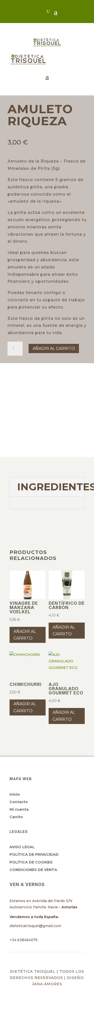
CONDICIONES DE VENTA (33, 869)
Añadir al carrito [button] (25, 635)
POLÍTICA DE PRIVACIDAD (34, 854)
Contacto (19, 802)
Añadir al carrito (54, 348)
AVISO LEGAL (22, 847)
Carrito (16, 817)
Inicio (15, 794)
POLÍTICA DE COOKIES (31, 862)
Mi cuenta (19, 809)
